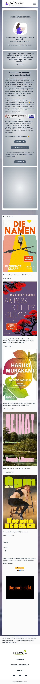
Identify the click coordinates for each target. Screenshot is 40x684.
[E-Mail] (26, 675)
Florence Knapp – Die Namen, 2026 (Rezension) (17, 275)
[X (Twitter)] (20, 675)
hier (15, 642)
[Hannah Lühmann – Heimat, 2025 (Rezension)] (20, 439)
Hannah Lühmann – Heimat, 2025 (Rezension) (17, 468)
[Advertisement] (20, 188)
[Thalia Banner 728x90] (20, 116)
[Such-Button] (5, 551)
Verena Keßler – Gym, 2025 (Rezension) (15, 532)
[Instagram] (14, 675)
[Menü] (34, 3)
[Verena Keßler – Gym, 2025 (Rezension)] (20, 502)
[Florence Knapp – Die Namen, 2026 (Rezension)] (20, 246)
